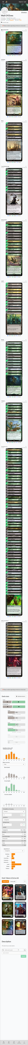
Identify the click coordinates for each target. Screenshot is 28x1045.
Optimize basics (21, 696)
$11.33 (19, 335)
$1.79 (10, 276)
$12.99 (10, 335)
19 (11, 751)
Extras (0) (13, 881)
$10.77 (14, 335)
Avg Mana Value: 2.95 (8, 748)
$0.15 (19, 215)
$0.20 (19, 396)
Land (8, 864)
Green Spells (7, 781)
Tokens (7, 868)
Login (25, 1)
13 (10, 854)
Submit (23, 956)
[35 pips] (7, 702)
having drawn (6, 822)
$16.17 (14, 442)
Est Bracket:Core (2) (16, 19)
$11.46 (19, 116)
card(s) (4, 827)
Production (5, 704)
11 (6, 754)
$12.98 (19, 442)
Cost (4, 699)
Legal (9, 19)
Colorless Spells (8, 794)
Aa (24, 950)
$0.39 (10, 616)
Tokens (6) (5, 881)
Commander (6, 860)
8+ (24, 760)
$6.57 (15, 162)
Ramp (8, 866)
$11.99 (10, 162)
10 (10, 858)
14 (6, 307)
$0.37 (19, 276)
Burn (8, 856)
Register (21, 1)
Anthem (7, 854)
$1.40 (19, 55)
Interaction (6, 862)
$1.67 (15, 55)
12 (6, 296)
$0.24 (15, 616)
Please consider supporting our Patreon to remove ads (14, 25)
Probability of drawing (8, 809)
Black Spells (7, 767)
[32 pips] (18, 706)
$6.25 (19, 162)
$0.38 (15, 215)
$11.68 (14, 116)
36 (10, 864)
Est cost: (10, 20)
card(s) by (5, 817)
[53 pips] (18, 702)
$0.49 (10, 396)
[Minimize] (27, 874)
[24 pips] (7, 706)
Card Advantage (6, 858)
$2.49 (10, 55)
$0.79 (10, 215)
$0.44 (15, 276)
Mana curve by (6, 762)
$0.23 (19, 616)
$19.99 (10, 116)
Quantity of (6, 848)
